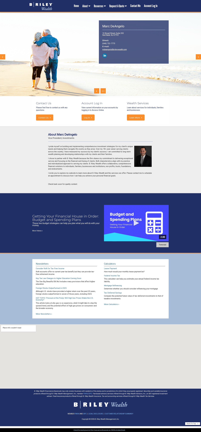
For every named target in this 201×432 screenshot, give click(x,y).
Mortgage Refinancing (113, 285)
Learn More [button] (134, 118)
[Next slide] (198, 56)
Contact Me (135, 6)
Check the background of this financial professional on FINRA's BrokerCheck (99, 430)
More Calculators (111, 304)
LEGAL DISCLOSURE (95, 414)
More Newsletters (44, 314)
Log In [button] (87, 118)
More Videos (37, 231)
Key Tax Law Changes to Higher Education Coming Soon (58, 278)
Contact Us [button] (44, 118)
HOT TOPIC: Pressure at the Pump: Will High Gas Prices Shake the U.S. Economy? (64, 299)
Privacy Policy (38, 427)
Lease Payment (110, 268)
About (85, 6)
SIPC (90, 394)
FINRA (85, 394)
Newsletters (42, 263)
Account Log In (150, 6)
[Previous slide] (2, 56)
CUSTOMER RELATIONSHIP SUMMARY (119, 414)
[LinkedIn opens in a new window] (104, 55)
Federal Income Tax (112, 276)
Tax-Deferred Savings (113, 293)
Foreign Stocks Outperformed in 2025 (51, 288)
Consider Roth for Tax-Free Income (50, 268)
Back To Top (191, 423)
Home (76, 6)
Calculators (110, 263)
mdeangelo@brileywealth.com (114, 49)
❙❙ (103, 91)
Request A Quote (116, 6)
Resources (98, 6)
